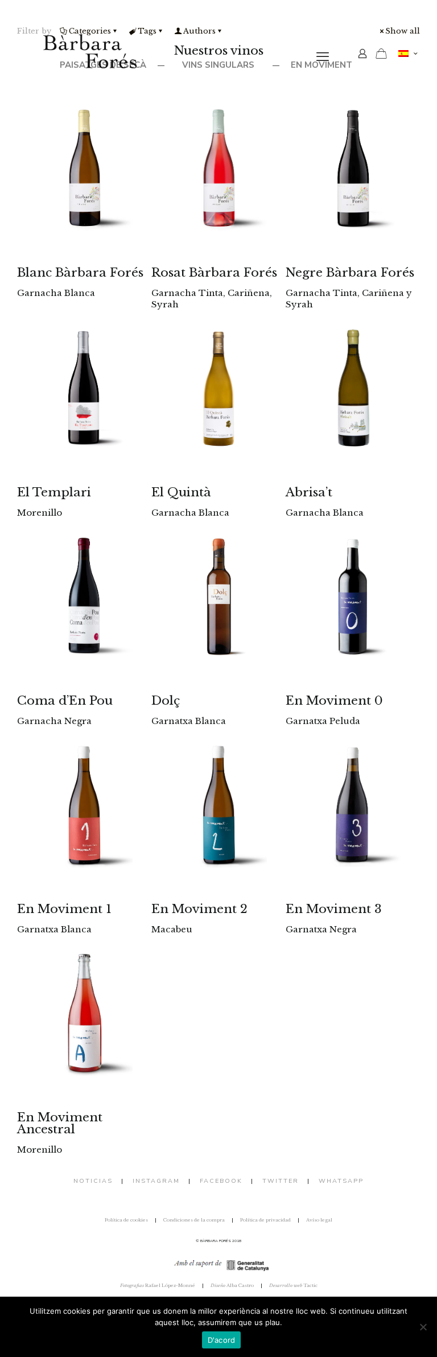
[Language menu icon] (408, 53)
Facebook (221, 1181)
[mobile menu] (322, 57)
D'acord (222, 1339)
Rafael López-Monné (157, 1285)
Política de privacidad (265, 1220)
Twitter (280, 1181)
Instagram (156, 1181)
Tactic (293, 1285)
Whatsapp (341, 1181)
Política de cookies (126, 1220)
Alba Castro (232, 1285)
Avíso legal (319, 1220)
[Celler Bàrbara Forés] (90, 57)
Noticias (93, 1181)
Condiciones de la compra (194, 1220)
